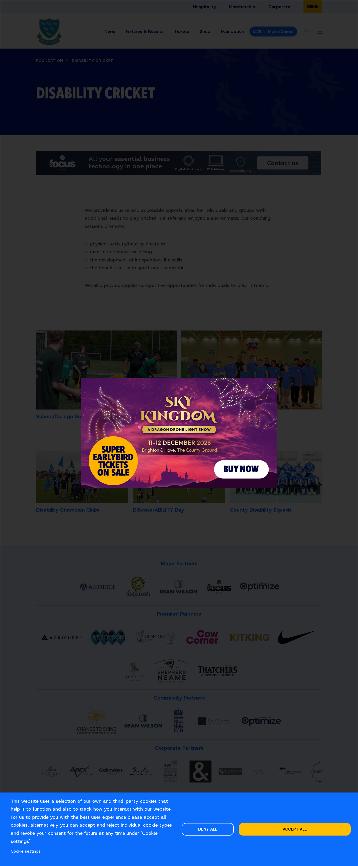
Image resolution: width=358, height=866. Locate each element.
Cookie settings (26, 851)
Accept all (295, 829)
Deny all (207, 829)
